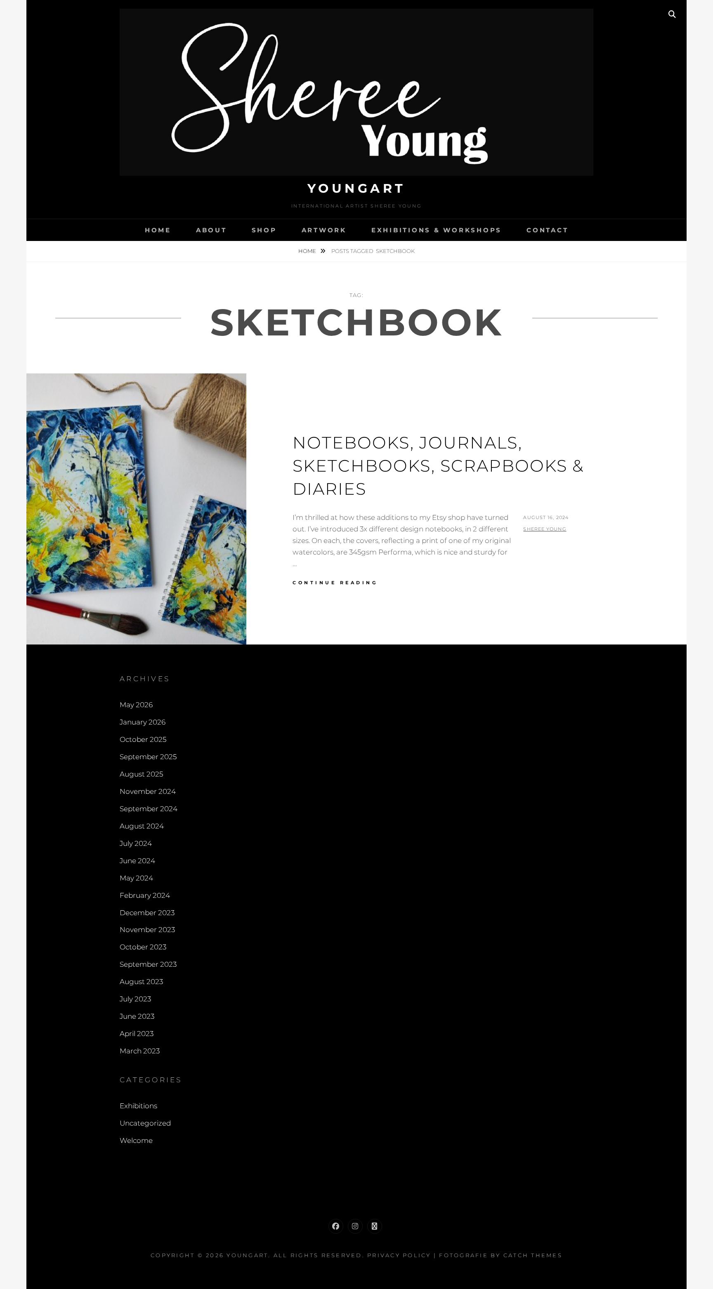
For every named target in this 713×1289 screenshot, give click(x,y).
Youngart (356, 188)
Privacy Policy (399, 1255)
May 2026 (136, 705)
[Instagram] (355, 1226)
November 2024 (148, 791)
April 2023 (136, 1033)
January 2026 (142, 722)
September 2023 (148, 964)
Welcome (136, 1140)
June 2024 (137, 861)
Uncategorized (145, 1123)
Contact (547, 230)
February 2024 (145, 895)
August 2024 (142, 826)
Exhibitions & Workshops (436, 230)
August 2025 (141, 774)
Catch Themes (532, 1255)
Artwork (324, 230)
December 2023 (147, 913)
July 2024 (136, 843)
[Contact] (374, 1226)
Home (158, 230)
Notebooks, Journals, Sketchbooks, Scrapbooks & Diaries (438, 465)
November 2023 (147, 929)
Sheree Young (544, 529)
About (211, 230)
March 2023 (140, 1051)
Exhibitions (138, 1106)
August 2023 (141, 981)
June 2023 (137, 1016)
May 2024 (136, 878)
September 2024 (148, 809)
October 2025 (143, 739)
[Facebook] (335, 1226)
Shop (264, 230)
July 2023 (135, 999)
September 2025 (148, 757)
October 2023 (143, 947)
